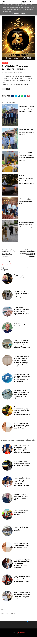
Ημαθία (5, 62)
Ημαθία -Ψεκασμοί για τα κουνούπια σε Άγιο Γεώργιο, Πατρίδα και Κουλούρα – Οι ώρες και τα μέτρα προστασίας (26, 179)
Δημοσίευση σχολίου (7, 264)
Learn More (16, 13)
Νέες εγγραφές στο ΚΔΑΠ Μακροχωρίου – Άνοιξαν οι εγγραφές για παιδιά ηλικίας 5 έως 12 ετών (26, 156)
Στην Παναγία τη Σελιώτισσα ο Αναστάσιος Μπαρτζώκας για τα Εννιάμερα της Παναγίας (26, 109)
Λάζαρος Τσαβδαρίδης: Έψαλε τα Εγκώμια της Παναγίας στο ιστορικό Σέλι (26, 132)
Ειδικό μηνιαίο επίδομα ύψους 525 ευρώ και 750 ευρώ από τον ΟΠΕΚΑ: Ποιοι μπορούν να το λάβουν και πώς (21, 394)
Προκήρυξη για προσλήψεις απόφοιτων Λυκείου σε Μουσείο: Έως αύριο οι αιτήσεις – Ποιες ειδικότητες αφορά (22, 311)
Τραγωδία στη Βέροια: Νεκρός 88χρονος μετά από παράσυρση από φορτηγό (22, 463)
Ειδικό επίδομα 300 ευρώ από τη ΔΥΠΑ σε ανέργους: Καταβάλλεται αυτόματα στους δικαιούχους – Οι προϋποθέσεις (22, 377)
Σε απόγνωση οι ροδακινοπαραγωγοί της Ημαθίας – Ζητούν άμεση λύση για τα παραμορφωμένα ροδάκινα (22, 410)
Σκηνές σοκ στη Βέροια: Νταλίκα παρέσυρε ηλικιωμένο (21, 512)
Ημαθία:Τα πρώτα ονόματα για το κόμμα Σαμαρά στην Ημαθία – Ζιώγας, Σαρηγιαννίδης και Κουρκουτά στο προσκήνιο (22, 481)
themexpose (21, 633)
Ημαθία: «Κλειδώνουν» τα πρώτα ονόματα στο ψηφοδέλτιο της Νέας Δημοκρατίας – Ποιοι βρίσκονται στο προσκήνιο (22, 449)
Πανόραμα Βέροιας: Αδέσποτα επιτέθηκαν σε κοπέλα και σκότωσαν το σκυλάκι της (26, 224)
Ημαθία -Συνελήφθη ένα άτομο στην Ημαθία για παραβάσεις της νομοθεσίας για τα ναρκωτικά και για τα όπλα (22, 344)
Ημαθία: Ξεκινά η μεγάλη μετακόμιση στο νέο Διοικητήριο (21, 529)
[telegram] (19, 96)
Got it (23, 13)
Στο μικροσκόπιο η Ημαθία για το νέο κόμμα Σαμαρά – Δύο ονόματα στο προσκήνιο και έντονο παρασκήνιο (22, 563)
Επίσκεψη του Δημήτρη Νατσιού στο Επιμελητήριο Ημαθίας (25, 201)
